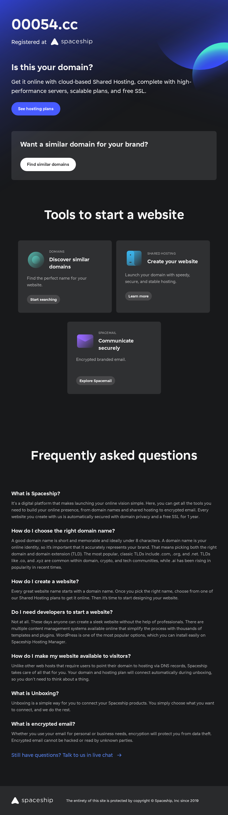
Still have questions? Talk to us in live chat (62, 755)
